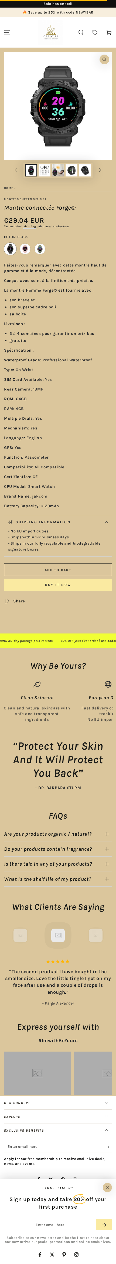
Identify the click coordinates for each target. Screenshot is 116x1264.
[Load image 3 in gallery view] (58, 170)
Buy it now (58, 585)
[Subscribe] (109, 1147)
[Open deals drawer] (95, 32)
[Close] (107, 1187)
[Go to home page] (50, 32)
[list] (58, 701)
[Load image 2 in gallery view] (44, 170)
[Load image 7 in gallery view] (85, 170)
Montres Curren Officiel (25, 199)
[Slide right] (100, 170)
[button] (81, 32)
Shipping (29, 226)
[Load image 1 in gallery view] (31, 170)
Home (8, 188)
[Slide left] (16, 170)
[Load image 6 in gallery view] (71, 170)
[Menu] (7, 32)
